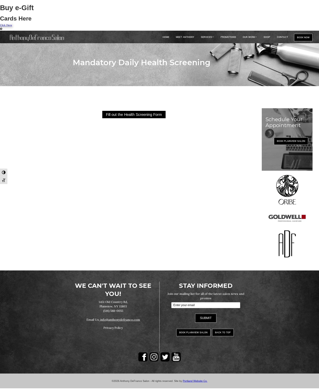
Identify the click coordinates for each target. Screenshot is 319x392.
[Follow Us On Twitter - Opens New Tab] (165, 357)
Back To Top (223, 332)
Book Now (303, 37)
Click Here (6, 25)
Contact (282, 37)
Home (166, 37)
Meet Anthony (185, 37)
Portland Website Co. (195, 380)
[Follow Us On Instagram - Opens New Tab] (154, 357)
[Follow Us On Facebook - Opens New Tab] (143, 357)
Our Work (249, 37)
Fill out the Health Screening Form (134, 115)
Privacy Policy (113, 328)
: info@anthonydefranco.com (119, 319)
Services (206, 37)
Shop (267, 37)
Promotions (228, 37)
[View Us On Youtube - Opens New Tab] (176, 357)
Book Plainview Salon (291, 141)
